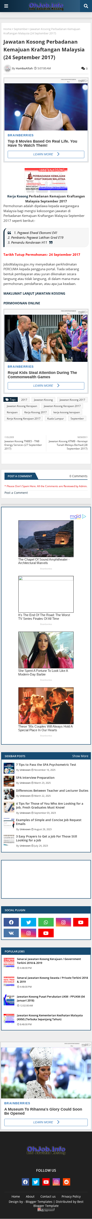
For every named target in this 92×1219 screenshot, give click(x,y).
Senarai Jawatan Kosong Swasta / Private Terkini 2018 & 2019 (52, 980)
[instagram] (63, 922)
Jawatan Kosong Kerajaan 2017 (62, 406)
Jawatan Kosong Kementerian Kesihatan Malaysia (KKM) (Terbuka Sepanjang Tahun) (50, 1017)
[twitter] (28, 922)
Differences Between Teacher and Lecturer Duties (52, 791)
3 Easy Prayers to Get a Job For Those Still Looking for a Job (46, 838)
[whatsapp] (45, 922)
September (21, 29)
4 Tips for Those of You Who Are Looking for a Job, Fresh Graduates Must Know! (49, 805)
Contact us (48, 1196)
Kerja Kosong (17, 196)
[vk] (11, 933)
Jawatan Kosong (43, 400)
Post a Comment (16, 493)
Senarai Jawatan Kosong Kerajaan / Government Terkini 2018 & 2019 (49, 961)
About (30, 1196)
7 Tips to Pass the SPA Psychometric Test (46, 765)
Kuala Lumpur (55, 418)
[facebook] (11, 922)
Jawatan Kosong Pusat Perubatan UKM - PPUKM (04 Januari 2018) (51, 998)
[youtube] (80, 922)
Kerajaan (12, 412)
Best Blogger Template (58, 1204)
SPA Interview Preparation (35, 778)
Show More (80, 756)
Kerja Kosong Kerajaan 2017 (23, 418)
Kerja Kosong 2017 (35, 412)
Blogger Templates (39, 1202)
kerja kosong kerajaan (66, 412)
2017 (24, 400)
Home (7, 29)
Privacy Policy (71, 1196)
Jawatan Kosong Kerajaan (22, 406)
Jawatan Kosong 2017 (72, 400)
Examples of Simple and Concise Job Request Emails (49, 822)
